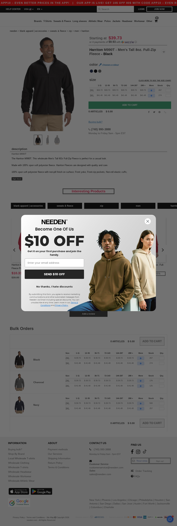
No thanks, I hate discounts (54, 286)
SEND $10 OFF (54, 274)
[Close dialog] (148, 221)
